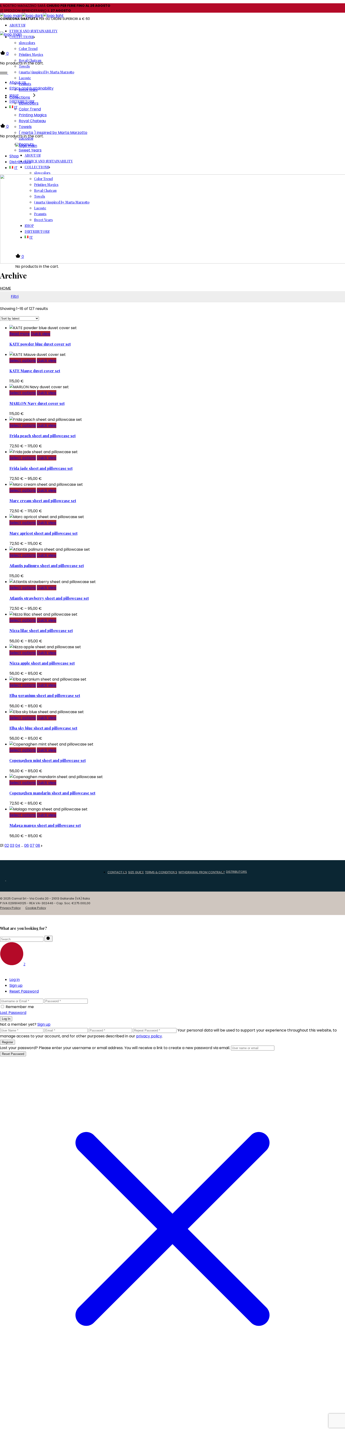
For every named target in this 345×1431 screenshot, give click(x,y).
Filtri (15, 296)
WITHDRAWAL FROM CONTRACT (201, 872)
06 (26, 845)
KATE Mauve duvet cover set (34, 370)
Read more (19, 333)
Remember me (20, 1006)
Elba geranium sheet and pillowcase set (44, 695)
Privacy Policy (10, 908)
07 (32, 845)
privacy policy (149, 1036)
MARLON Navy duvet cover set (37, 403)
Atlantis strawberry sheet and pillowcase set (49, 598)
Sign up (43, 1024)
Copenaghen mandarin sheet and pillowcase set (52, 793)
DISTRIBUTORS (236, 872)
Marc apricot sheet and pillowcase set (43, 533)
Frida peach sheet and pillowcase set (42, 435)
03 (12, 845)
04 (17, 845)
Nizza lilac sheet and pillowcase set (41, 630)
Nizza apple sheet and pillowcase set (42, 663)
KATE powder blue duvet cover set (40, 344)
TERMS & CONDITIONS (161, 872)
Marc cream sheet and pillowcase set (42, 500)
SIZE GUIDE (136, 872)
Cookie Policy (35, 908)
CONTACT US (117, 872)
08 (37, 845)
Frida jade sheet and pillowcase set (41, 468)
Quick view (40, 333)
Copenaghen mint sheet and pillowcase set (47, 760)
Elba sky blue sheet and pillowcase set (43, 728)
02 (6, 845)
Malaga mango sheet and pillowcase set (45, 825)
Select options (22, 360)
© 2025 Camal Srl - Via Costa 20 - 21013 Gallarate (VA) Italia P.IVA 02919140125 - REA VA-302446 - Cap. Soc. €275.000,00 (45, 900)
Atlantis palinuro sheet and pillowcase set (46, 565)
